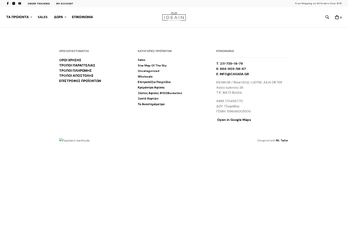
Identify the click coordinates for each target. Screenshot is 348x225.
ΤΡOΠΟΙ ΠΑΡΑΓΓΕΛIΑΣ (77, 65)
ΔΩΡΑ (58, 17)
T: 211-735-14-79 (229, 63)
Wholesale (145, 76)
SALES (43, 17)
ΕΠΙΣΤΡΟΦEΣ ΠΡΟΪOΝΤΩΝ (80, 81)
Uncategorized (148, 71)
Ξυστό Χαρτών (148, 98)
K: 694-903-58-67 (231, 69)
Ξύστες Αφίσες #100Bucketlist (160, 93)
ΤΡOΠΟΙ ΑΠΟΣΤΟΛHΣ (76, 76)
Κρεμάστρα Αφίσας (151, 87)
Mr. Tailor (282, 140)
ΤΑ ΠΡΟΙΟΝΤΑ (17, 17)
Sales (141, 60)
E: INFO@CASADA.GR (232, 74)
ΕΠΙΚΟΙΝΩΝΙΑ (82, 17)
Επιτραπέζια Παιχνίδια (154, 82)
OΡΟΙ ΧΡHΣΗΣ (70, 60)
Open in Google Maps (233, 120)
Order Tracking (39, 3)
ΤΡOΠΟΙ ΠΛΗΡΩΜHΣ (75, 70)
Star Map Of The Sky (152, 65)
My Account (64, 3)
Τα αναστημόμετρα (151, 104)
